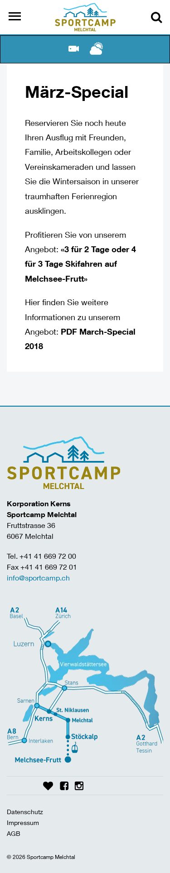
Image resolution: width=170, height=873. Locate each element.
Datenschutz (25, 811)
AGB (13, 833)
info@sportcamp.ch (38, 577)
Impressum (23, 822)
